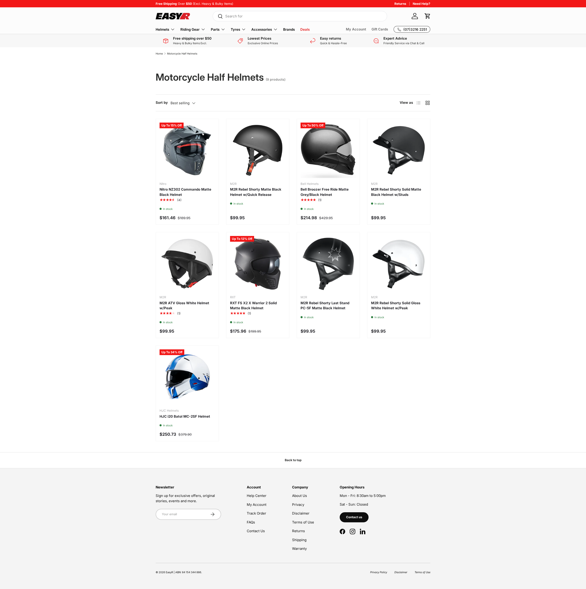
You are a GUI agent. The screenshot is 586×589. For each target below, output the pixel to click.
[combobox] (300, 16)
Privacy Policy (378, 572)
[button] (428, 16)
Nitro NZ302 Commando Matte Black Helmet (185, 192)
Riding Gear (190, 29)
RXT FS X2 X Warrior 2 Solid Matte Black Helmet (253, 305)
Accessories (261, 29)
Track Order (256, 513)
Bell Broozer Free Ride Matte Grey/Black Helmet (325, 192)
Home (159, 53)
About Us (299, 495)
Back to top (293, 460)
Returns (400, 3)
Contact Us (256, 531)
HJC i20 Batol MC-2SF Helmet (185, 416)
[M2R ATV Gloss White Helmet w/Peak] (187, 263)
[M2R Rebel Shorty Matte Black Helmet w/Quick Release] (257, 150)
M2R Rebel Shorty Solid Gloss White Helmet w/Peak (395, 305)
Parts (215, 29)
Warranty (299, 548)
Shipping (299, 540)
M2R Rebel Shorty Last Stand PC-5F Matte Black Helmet (325, 305)
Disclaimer (300, 513)
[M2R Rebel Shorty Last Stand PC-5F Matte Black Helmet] (328, 263)
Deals (305, 29)
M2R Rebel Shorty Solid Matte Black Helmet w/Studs (396, 192)
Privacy (298, 504)
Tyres (235, 29)
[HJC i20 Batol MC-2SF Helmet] (187, 377)
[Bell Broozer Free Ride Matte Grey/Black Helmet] (328, 150)
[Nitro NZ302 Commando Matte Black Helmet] (187, 150)
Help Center (256, 495)
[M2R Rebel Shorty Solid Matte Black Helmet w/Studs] (398, 150)
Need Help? (421, 3)
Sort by (162, 102)
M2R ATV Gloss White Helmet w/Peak (184, 305)
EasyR (169, 572)
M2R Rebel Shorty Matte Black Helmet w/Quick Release (255, 192)
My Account (356, 29)
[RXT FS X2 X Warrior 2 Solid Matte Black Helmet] (257, 263)
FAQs (251, 522)
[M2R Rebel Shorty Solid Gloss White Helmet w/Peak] (398, 263)
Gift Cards (380, 29)
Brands (289, 29)
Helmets (162, 29)
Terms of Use (303, 522)
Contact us (354, 517)
